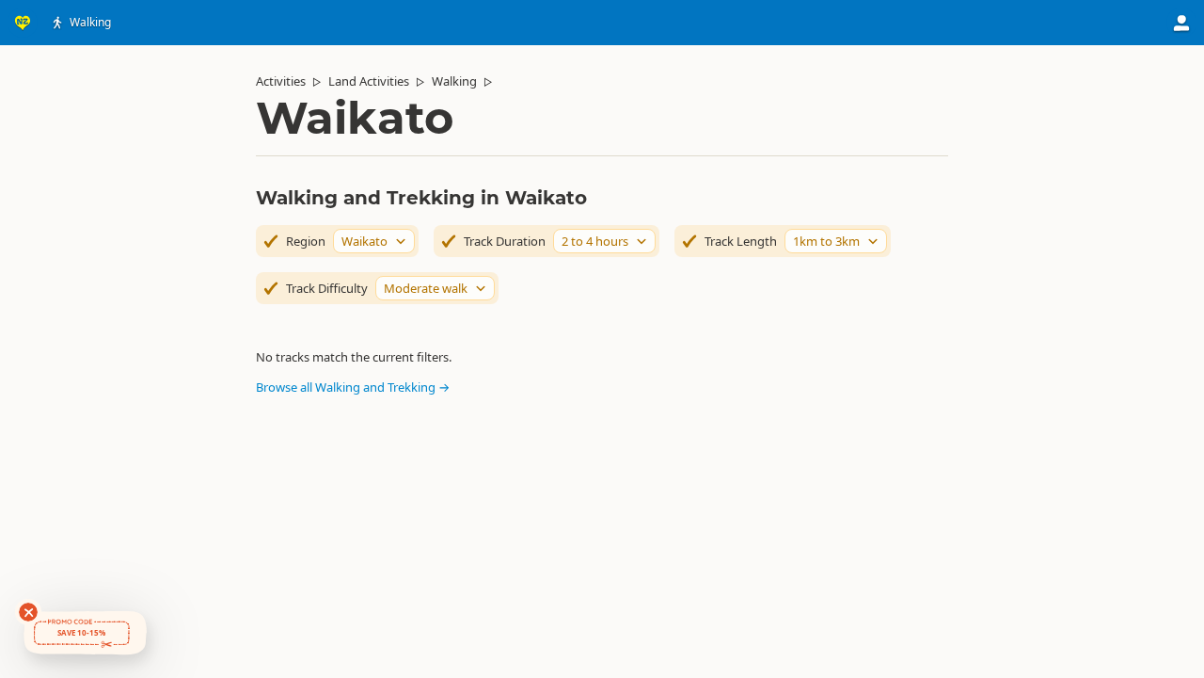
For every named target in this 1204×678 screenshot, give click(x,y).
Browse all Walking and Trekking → (353, 387)
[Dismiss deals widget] (28, 612)
